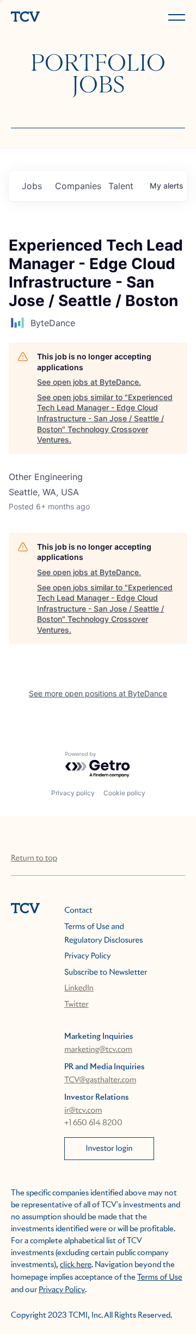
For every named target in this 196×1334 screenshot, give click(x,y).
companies (77, 185)
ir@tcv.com (83, 1110)
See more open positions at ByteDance (98, 693)
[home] (52, 17)
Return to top (34, 858)
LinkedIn (79, 988)
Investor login (109, 1149)
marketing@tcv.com (98, 1050)
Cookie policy (124, 793)
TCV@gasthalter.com (100, 1080)
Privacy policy (73, 793)
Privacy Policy (87, 956)
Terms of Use (159, 1277)
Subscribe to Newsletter (105, 972)
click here (75, 1265)
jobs (32, 185)
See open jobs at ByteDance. (89, 382)
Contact (78, 910)
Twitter (76, 1004)
